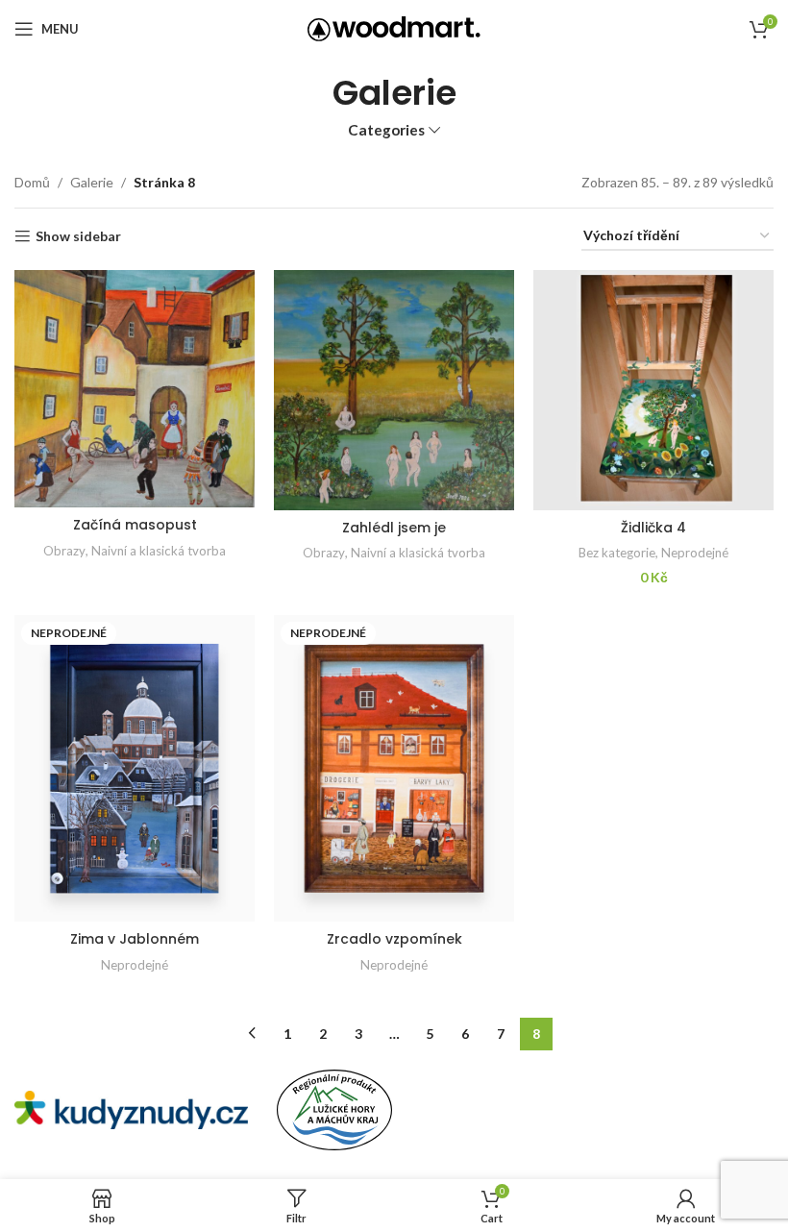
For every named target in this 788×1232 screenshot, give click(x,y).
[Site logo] (394, 27)
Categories (386, 130)
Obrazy (64, 550)
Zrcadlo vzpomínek (394, 939)
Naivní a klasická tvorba (158, 550)
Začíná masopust (135, 524)
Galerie (91, 182)
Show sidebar (78, 236)
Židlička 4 (653, 527)
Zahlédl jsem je (394, 527)
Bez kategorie (617, 552)
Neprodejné (694, 552)
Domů (32, 182)
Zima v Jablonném (134, 939)
